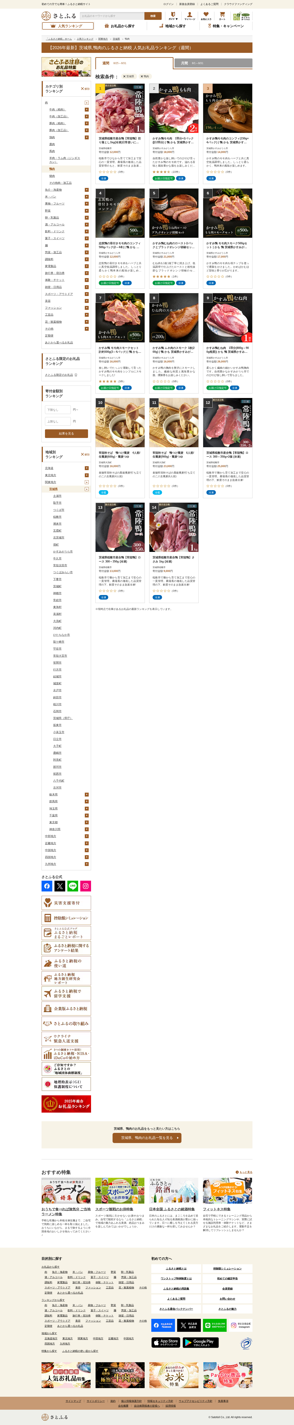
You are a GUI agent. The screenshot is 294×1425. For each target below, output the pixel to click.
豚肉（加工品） (59, 130)
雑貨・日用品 (53, 287)
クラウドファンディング (238, 4)
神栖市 (57, 593)
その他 (49, 328)
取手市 (57, 502)
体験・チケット (55, 280)
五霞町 (57, 530)
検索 (153, 15)
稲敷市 (57, 516)
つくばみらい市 (63, 572)
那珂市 (57, 766)
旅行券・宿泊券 (55, 273)
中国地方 (50, 850)
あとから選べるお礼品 (59, 342)
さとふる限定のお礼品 (59, 374)
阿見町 (57, 759)
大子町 (57, 746)
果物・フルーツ (55, 203)
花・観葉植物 (53, 321)
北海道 (49, 468)
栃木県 (53, 794)
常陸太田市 (60, 565)
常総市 (57, 600)
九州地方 (50, 864)
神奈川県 (54, 829)
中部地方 (50, 836)
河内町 (57, 628)
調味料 (49, 259)
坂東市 (57, 725)
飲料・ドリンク (55, 231)
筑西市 (57, 773)
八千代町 (58, 780)
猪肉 (52, 176)
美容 (48, 300)
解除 (87, 88)
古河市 (57, 787)
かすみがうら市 (63, 551)
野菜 (48, 210)
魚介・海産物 (53, 189)
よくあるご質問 (209, 4)
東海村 (57, 607)
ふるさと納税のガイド (173, 16)
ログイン (168, 4)
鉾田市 (57, 697)
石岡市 (57, 711)
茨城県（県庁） (63, 718)
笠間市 (57, 662)
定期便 (49, 335)
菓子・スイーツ (55, 238)
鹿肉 (52, 144)
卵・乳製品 (52, 217)
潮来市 (57, 523)
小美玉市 (58, 732)
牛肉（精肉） (57, 109)
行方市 (57, 669)
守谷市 (57, 648)
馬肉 (52, 151)
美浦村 (57, 614)
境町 (56, 544)
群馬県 (53, 801)
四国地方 (50, 857)
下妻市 (57, 579)
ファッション (53, 307)
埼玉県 (53, 808)
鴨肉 (52, 168)
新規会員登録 (187, 4)
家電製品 (50, 266)
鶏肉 (52, 137)
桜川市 (57, 704)
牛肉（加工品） (59, 116)
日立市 (57, 739)
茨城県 (53, 489)
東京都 (53, 822)
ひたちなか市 (61, 634)
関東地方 (50, 482)
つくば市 (58, 510)
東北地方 (50, 475)
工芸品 (49, 314)
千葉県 (53, 815)
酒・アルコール (55, 224)
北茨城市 (58, 537)
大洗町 (57, 621)
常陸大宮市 (60, 655)
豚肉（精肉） (57, 123)
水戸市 (57, 690)
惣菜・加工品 (53, 252)
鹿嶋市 (57, 752)
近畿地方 (50, 843)
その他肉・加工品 (60, 182)
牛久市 (57, 558)
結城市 (57, 676)
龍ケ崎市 (58, 641)
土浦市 (57, 496)
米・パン (50, 196)
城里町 (57, 683)
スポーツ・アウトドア (59, 294)
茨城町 (57, 586)
